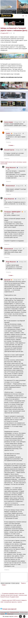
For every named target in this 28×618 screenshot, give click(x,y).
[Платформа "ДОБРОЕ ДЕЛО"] (1, 212)
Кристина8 (7, 279)
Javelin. (8, 133)
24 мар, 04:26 (17, 279)
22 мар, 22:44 (21, 198)
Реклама (14, 25)
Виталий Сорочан (9, 149)
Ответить (6, 129)
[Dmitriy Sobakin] (1, 122)
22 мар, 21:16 (19, 149)
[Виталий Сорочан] (1, 150)
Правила (23, 583)
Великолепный (10, 185)
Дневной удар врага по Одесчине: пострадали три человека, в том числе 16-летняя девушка (8, 12)
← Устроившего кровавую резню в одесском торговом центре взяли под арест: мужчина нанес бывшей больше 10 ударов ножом (13, 595)
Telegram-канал (10, 613)
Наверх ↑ (4, 585)
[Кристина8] (1, 280)
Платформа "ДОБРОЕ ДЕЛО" (12, 211)
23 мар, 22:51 (17, 248)
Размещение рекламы (14, 612)
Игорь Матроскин (11, 167)
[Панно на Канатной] (14, 58)
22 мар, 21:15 (17, 122)
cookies (16, 616)
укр (23, 15)
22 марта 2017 (4, 33)
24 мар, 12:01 (22, 261)
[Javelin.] (3, 133)
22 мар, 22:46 (22, 167)
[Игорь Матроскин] (3, 167)
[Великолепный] (3, 186)
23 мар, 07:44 (17, 133)
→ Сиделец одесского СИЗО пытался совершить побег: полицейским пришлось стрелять (13, 601)
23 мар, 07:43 (19, 185)
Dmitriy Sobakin (8, 122)
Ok (20, 616)
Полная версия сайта (4, 612)
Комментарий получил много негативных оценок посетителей (13, 162)
